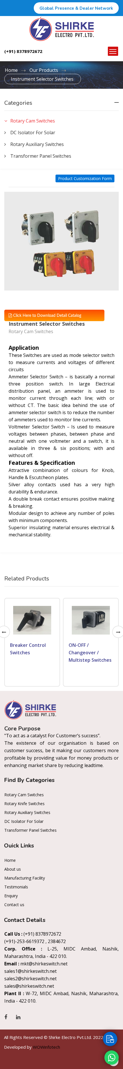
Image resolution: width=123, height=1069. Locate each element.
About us (12, 869)
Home (11, 70)
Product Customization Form (85, 178)
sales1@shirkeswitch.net (30, 971)
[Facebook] (5, 1016)
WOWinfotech (46, 1047)
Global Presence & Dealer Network (76, 8)
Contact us (14, 904)
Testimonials (16, 887)
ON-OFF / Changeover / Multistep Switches (90, 652)
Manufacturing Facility (24, 878)
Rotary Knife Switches (24, 803)
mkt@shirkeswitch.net (44, 964)
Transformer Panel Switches (30, 830)
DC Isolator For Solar (23, 821)
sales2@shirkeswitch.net (30, 978)
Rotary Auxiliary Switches (27, 812)
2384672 (57, 941)
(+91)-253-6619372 (24, 941)
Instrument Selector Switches (42, 79)
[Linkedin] (18, 1016)
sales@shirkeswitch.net (29, 986)
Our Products (43, 70)
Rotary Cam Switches (24, 794)
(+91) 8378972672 (23, 51)
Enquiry (11, 895)
